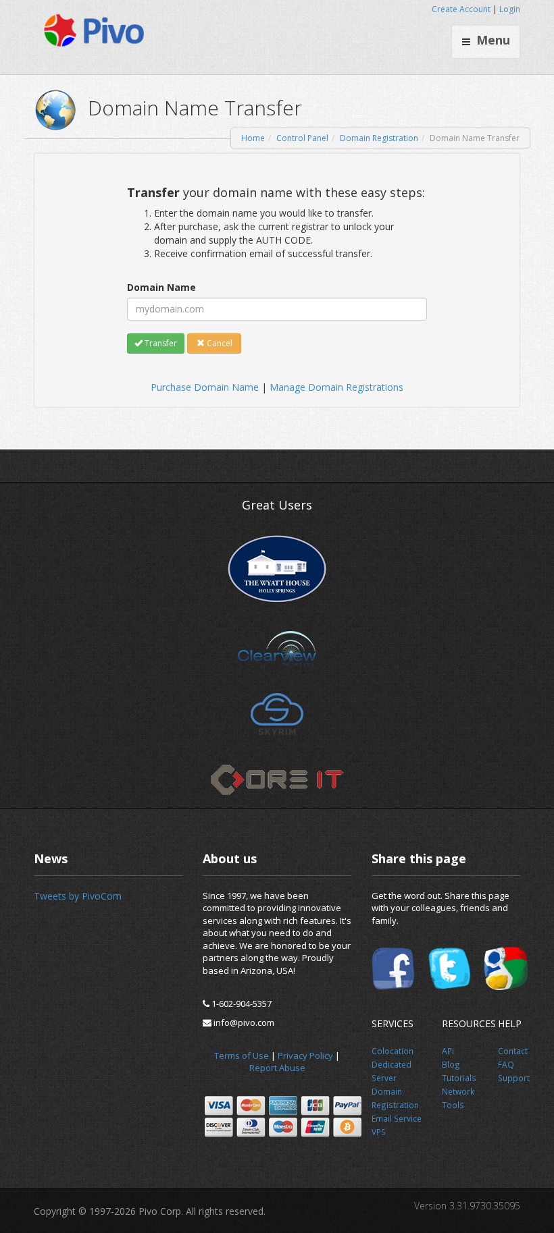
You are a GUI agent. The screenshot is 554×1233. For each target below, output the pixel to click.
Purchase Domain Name (205, 387)
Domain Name (161, 287)
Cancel (218, 343)
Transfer (160, 343)
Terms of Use (241, 1055)
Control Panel (302, 138)
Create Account (461, 9)
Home (253, 138)
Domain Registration (379, 138)
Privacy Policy (305, 1055)
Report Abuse (277, 1068)
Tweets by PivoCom (78, 895)
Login (509, 9)
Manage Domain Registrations (336, 387)
